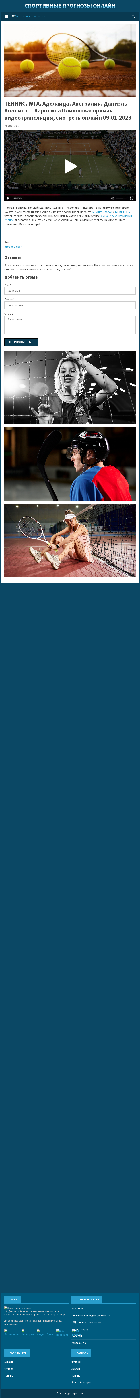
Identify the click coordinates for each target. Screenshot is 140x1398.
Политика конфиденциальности (90, 1315)
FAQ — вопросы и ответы (86, 1322)
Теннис (8, 1376)
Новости (76, 1336)
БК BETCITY (122, 212)
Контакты (77, 1308)
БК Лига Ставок (102, 212)
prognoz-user (13, 247)
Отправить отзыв (21, 342)
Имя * (7, 285)
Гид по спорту (79, 1329)
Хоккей (8, 1362)
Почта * (9, 299)
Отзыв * (9, 314)
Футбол (8, 1369)
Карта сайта (78, 1343)
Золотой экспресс (82, 1383)
